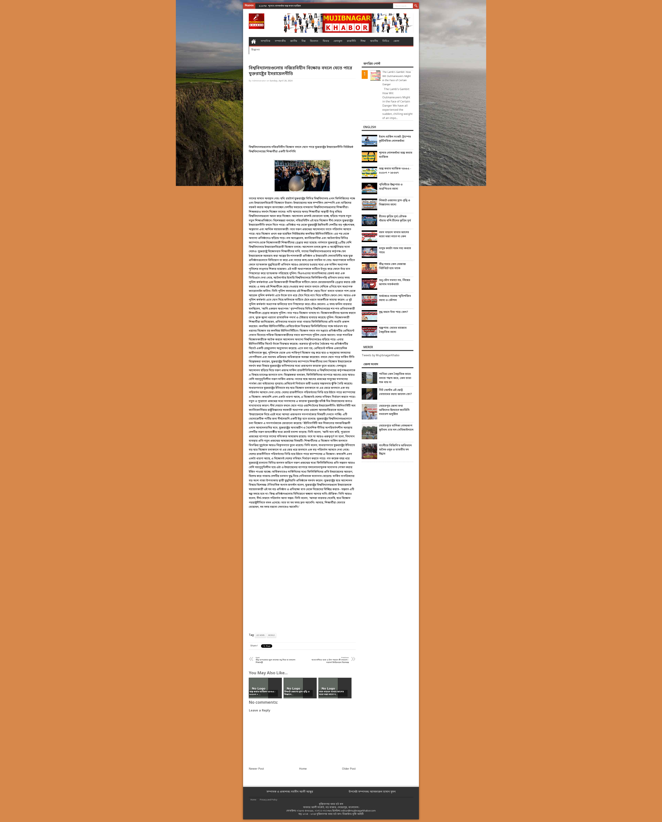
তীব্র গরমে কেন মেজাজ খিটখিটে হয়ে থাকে (392, 266)
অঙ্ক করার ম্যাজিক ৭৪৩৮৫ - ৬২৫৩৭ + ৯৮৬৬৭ (288, 5)
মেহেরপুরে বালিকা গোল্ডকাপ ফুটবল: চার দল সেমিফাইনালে (396, 428)
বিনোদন (314, 41)
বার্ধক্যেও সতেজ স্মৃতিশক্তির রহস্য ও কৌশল (395, 298)
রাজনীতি (351, 41)
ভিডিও (385, 41)
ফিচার (326, 41)
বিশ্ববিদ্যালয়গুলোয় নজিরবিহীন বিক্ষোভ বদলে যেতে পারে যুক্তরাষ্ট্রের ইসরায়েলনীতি (300, 71)
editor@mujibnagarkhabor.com (358, 811)
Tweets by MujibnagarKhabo (380, 355)
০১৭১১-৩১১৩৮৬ (323, 811)
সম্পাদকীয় (280, 41)
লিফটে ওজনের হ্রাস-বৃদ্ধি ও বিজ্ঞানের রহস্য (394, 203)
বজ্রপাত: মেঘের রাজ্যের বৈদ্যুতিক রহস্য (393, 330)
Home (253, 41)
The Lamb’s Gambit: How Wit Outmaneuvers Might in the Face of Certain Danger (396, 78)
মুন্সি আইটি (358, 814)
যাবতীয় (374, 41)
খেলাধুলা (338, 41)
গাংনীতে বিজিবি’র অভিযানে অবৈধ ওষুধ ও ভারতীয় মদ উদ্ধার (395, 450)
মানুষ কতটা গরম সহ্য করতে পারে (395, 250)
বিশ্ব (303, 41)
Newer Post (256, 769)
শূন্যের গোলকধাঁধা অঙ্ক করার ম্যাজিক (395, 155)
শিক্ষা (363, 41)
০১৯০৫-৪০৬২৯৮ (305, 811)
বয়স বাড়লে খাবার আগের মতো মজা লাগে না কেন (394, 234)
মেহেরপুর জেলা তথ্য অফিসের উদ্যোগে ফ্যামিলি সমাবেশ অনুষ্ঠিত (394, 410)
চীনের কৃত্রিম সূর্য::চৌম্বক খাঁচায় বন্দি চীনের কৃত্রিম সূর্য (395, 219)
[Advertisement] (14, 55)
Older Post (349, 769)
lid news (260, 635)
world (271, 635)
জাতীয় (293, 41)
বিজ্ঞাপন (255, 49)
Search (416, 6)
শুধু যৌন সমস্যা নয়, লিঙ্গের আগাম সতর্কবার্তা (394, 282)
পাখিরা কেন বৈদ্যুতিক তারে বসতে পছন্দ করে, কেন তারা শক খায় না (395, 378)
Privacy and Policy (268, 800)
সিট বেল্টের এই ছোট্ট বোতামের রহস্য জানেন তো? (395, 392)
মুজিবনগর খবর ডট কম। (329, 814)
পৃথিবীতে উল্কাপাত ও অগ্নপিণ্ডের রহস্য (391, 187)
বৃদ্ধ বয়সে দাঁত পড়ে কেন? (393, 312)
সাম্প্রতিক (265, 41)
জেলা (396, 41)
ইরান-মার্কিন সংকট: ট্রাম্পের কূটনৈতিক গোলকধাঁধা (395, 139)
